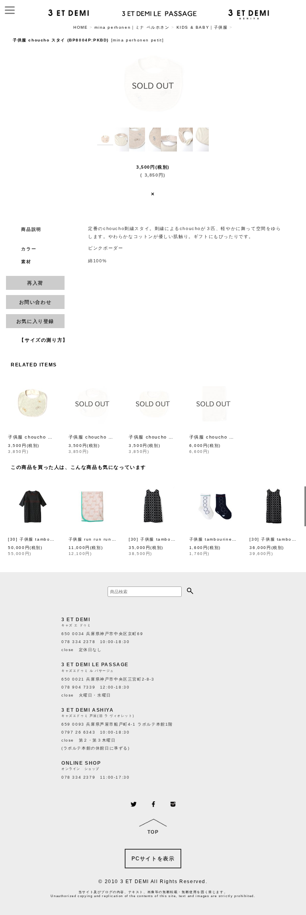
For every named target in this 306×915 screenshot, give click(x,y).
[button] (105, 139)
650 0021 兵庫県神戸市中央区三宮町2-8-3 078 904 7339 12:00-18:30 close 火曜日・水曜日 (108, 687)
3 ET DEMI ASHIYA (87, 710)
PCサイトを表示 (153, 859)
